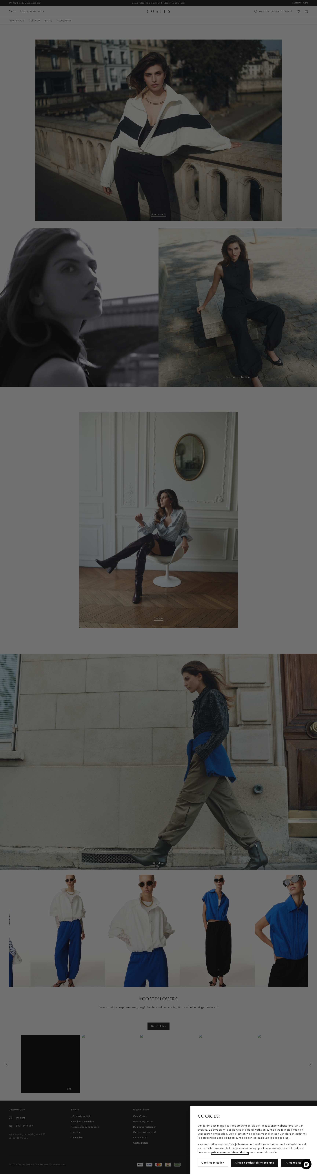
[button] (306, 1164)
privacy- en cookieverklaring (230, 1152)
